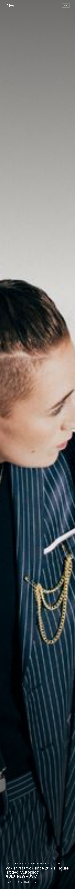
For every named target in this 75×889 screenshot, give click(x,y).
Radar (53, 863)
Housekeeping (28, 863)
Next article (30, 882)
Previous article (13, 882)
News (49, 863)
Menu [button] (65, 5)
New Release (43, 863)
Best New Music (19, 863)
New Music (36, 863)
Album (11, 863)
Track (58, 863)
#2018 (7, 863)
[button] (58, 5)
